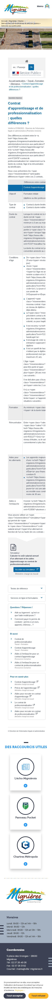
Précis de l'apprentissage (26, 688)
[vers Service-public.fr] (26, 73)
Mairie (20, 21)
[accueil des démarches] (26, 61)
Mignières (13, 21)
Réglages (19, 990)
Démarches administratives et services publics (20, 23)
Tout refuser (38, 995)
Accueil (4, 21)
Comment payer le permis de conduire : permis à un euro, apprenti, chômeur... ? (27, 622)
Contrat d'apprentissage (25, 648)
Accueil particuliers (17, 81)
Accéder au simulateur (25, 569)
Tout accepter (15, 995)
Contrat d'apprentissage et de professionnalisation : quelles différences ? (26, 87)
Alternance (16, 84)
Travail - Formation (36, 81)
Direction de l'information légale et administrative (27, 731)
